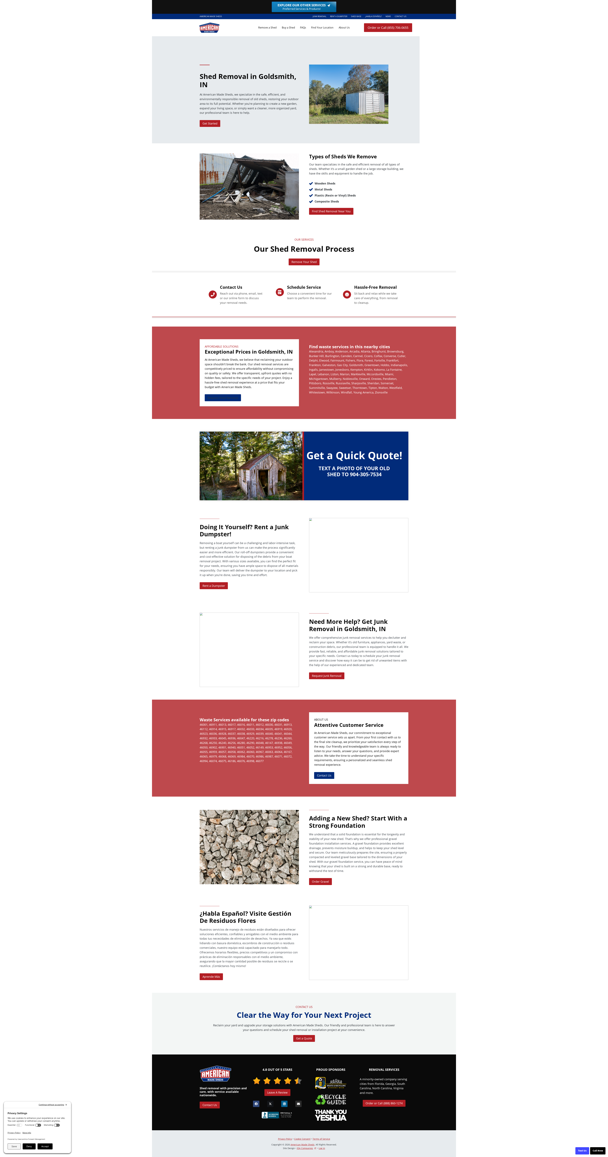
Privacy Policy (285, 1138)
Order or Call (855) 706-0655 (388, 27)
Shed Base (357, 17)
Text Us (582, 1150)
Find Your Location (322, 27)
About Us (344, 27)
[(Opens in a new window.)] (277, 1115)
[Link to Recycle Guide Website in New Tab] (331, 1099)
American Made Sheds (302, 1144)
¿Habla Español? (374, 17)
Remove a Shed (267, 27)
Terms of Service (321, 1138)
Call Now (598, 1150)
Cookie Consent (302, 1138)
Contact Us (400, 16)
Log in (322, 1148)
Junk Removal (319, 16)
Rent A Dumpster (339, 17)
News (388, 16)
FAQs (303, 27)
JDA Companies (305, 1148)
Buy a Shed (288, 27)
